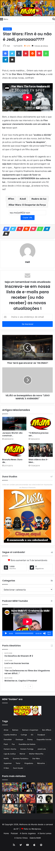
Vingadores (28, 763)
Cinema (7, 29)
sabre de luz (39, 198)
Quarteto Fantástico (20, 758)
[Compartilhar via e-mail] (12, 59)
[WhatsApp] (46, 53)
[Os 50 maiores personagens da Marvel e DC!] (10, 787)
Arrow (6, 730)
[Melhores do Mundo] (27, 8)
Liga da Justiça (10, 754)
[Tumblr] (19, 53)
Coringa (24, 735)
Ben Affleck (46, 730)
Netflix (6, 758)
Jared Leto (41, 749)
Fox (13, 744)
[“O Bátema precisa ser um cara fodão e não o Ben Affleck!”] (41, 423)
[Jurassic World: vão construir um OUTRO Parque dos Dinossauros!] (14, 423)
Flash (6, 744)
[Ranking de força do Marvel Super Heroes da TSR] (27, 787)
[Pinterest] (25, 53)
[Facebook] (5, 53)
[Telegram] (5, 59)
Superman (8, 763)
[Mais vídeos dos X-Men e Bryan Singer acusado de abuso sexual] (41, 450)
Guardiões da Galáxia (27, 744)
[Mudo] (44, 633)
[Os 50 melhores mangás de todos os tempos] (27, 798)
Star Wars (36, 758)
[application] (27, 622)
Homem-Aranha (10, 749)
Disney (30, 739)
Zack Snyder (18, 768)
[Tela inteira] (49, 633)
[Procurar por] (53, 19)
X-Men (6, 768)
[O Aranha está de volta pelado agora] (10, 808)
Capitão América (10, 735)
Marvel (22, 754)
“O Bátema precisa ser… (38, 434)
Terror (18, 763)
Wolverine (41, 763)
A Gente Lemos (44, 833)
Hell (8, 46)
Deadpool (41, 735)
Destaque (19, 739)
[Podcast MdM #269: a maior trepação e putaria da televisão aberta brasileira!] (45, 788)
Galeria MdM (35, 838)
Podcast (14, 833)
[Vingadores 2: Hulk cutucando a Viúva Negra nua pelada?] (10, 798)
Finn (11, 198)
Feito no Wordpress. (32, 829)
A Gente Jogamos (28, 833)
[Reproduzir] (6, 633)
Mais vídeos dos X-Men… (38, 461)
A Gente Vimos (21, 838)
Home (6, 833)
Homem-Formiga (26, 749)
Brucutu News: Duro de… (12, 461)
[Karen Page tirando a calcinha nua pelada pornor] (27, 808)
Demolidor (8, 739)
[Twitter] (12, 53)
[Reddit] (32, 53)
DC (32, 735)
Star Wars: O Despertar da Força (28, 204)
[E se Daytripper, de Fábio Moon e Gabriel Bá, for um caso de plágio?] (45, 798)
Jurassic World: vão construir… (12, 434)
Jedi (23, 198)
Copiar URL (27, 217)
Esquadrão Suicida (44, 739)
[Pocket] (39, 53)
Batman (15, 730)
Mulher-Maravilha (36, 754)
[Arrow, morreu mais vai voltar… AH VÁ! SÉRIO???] (45, 808)
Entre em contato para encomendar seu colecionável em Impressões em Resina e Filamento (27, 486)
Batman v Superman (30, 730)
